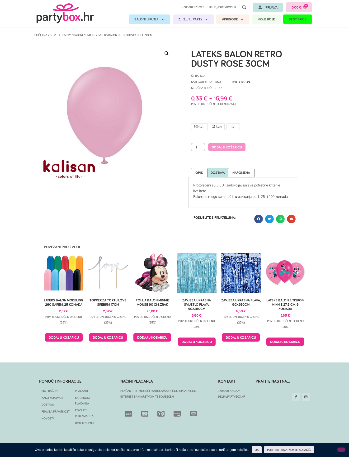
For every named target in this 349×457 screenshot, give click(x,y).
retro (217, 88)
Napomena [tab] (241, 172)
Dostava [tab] (218, 172)
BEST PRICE (298, 19)
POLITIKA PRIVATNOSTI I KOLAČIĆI (289, 450)
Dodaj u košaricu (227, 147)
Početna (40, 35)
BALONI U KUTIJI (146, 19)
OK (257, 450)
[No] (341, 449)
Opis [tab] (199, 172)
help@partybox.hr (222, 7)
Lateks (90, 35)
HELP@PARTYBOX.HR (231, 397)
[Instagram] (306, 397)
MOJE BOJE (266, 19)
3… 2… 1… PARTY (190, 19)
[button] (244, 7)
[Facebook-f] (296, 397)
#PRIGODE (230, 19)
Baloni (78, 35)
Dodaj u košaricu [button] (64, 337)
